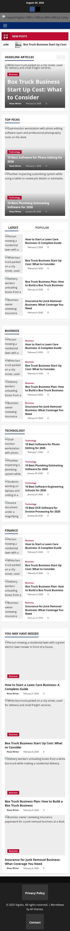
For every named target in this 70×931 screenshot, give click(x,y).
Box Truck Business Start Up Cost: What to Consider (34, 89)
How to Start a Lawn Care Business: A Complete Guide (14, 243)
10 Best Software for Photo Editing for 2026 (14, 446)
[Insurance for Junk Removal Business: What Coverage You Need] (35, 835)
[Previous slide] (59, 57)
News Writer (15, 103)
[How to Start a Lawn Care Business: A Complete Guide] (35, 660)
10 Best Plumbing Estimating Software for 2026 (28, 205)
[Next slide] (63, 57)
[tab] (11, 228)
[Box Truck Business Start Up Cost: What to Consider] (35, 719)
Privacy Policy (35, 893)
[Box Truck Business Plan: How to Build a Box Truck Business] (35, 777)
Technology (14, 152)
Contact (35, 922)
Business (13, 74)
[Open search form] (67, 25)
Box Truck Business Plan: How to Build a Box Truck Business (14, 286)
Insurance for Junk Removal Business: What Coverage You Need (14, 307)
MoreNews (57, 905)
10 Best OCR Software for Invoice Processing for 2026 (14, 510)
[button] (5, 25)
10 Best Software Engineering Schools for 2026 (14, 489)
